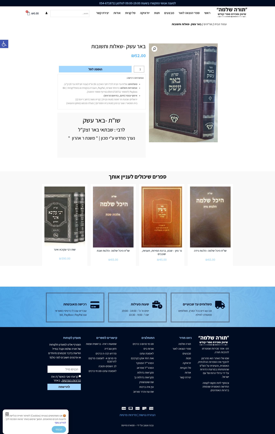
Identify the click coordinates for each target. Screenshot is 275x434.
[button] (7, 414)
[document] (137, 217)
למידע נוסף (60, 422)
